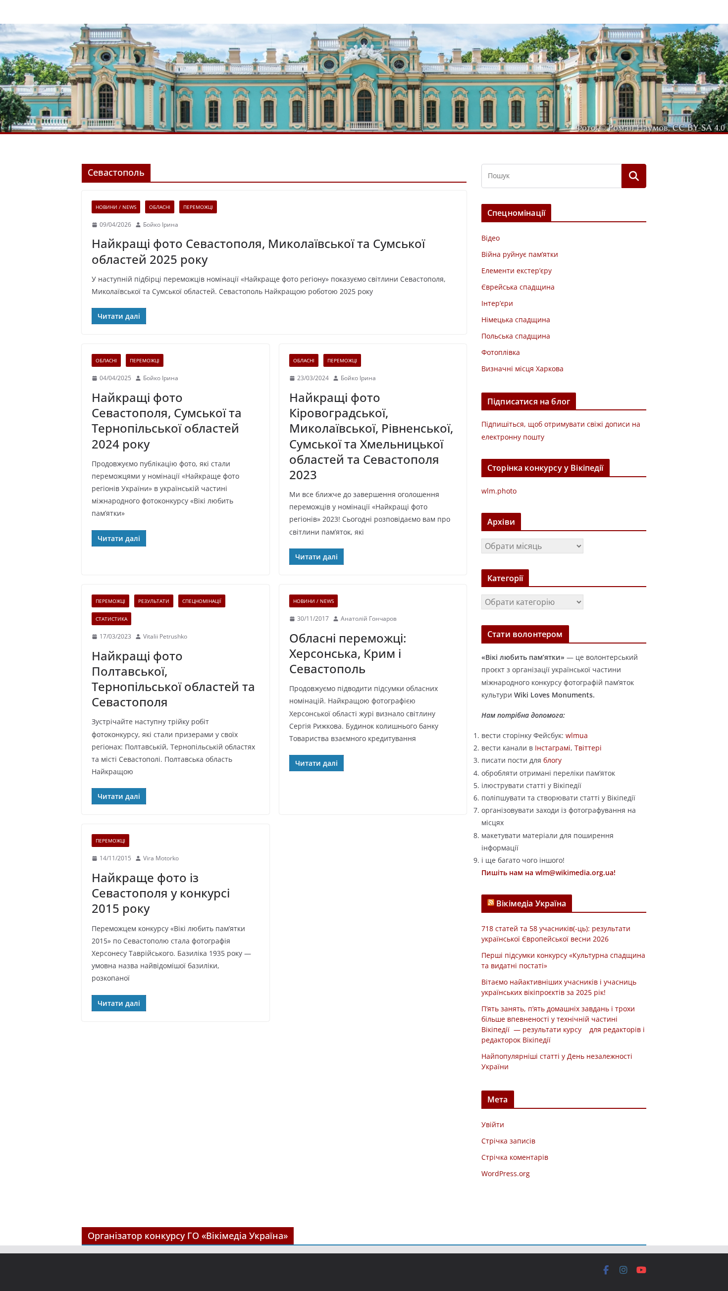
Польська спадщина (515, 336)
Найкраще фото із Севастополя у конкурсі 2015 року (161, 892)
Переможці (198, 206)
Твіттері (588, 747)
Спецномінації (201, 600)
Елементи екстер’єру (516, 270)
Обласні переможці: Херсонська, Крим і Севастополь (347, 653)
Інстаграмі (553, 747)
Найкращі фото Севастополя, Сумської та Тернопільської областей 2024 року (167, 420)
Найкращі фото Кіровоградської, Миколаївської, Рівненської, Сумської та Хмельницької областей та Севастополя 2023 (371, 436)
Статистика (111, 618)
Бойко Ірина (160, 224)
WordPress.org (505, 1173)
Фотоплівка (500, 352)
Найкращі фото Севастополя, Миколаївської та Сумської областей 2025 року (258, 251)
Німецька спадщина (515, 319)
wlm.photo (499, 491)
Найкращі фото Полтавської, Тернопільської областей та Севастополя (173, 678)
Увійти (492, 1124)
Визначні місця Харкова (522, 368)
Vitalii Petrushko (165, 636)
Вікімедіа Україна (531, 903)
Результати (153, 600)
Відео (490, 238)
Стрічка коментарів (514, 1157)
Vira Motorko (161, 858)
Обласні (159, 206)
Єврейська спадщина (518, 287)
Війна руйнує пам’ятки (519, 254)
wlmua (577, 735)
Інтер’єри (497, 303)
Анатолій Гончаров (369, 618)
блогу (552, 760)
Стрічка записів (508, 1140)
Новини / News (116, 206)
